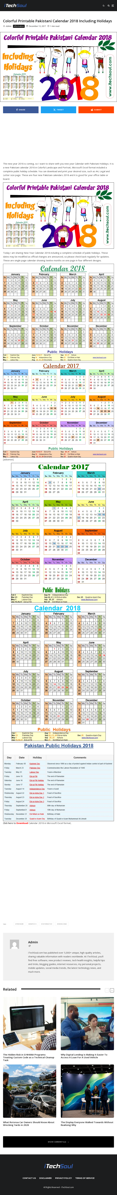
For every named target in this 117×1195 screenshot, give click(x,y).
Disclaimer (45, 1178)
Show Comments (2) (57, 1142)
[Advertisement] (58, 139)
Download (22, 823)
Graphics (32, 924)
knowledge (62, 924)
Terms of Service (84, 1178)
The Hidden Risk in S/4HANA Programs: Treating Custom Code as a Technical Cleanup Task (28, 1057)
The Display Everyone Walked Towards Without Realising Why (87, 1123)
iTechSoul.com (67, 1187)
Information (19, 26)
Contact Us (29, 1178)
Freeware (20, 924)
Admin (8, 26)
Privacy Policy (63, 1178)
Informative (47, 924)
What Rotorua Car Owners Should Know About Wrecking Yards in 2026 (28, 1123)
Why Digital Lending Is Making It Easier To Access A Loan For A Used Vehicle (84, 1056)
